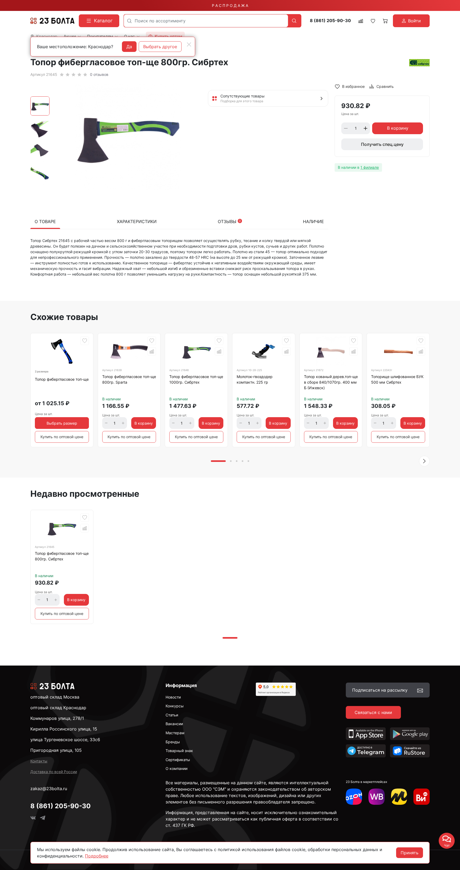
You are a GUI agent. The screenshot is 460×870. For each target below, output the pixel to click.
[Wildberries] (376, 797)
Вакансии (174, 723)
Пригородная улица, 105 (56, 750)
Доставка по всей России (53, 771)
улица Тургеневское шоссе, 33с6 (65, 739)
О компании (176, 768)
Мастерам (175, 733)
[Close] (189, 44)
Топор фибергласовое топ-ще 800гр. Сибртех (62, 556)
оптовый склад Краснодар (58, 707)
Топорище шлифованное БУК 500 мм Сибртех (397, 379)
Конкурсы (175, 706)
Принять (409, 852)
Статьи (172, 715)
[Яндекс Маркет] (399, 797)
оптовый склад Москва (54, 697)
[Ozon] (354, 797)
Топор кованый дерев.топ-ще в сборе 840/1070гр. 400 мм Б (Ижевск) (331, 382)
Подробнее (96, 856)
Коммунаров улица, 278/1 (57, 718)
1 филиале (369, 167)
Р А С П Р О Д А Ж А (230, 5)
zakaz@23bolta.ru (48, 788)
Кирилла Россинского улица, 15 (63, 729)
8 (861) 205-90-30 (330, 20)
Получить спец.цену (382, 144)
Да (129, 46)
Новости (173, 697)
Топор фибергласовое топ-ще (62, 379)
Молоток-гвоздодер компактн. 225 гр (255, 379)
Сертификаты (178, 759)
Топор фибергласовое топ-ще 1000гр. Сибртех (196, 379)
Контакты (38, 761)
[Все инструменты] (421, 797)
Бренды (173, 742)
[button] (424, 461)
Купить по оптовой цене (61, 436)
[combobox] (206, 20)
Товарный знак (179, 750)
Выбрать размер (62, 423)
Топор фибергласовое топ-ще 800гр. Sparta (129, 379)
